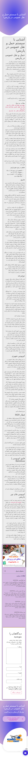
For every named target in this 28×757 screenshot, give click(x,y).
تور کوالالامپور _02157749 (19, 580)
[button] (5, 571)
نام (20, 666)
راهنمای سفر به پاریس (17, 110)
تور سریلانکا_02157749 (19, 612)
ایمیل (20, 672)
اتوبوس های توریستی (16, 502)
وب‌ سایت (19, 679)
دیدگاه (20, 647)
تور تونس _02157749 (20, 601)
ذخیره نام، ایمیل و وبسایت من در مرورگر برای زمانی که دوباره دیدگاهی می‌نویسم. (14, 688)
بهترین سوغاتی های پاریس (16, 105)
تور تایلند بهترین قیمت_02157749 (17, 591)
